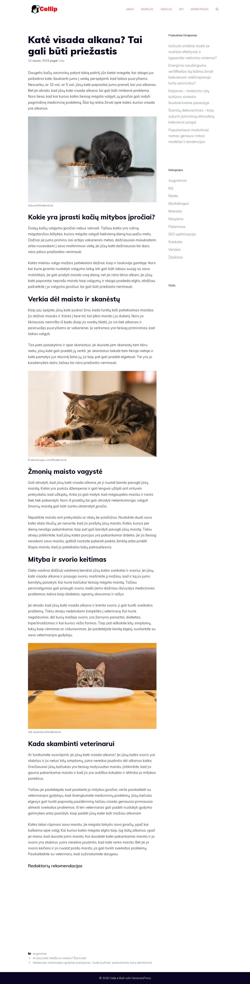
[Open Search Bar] (217, 9)
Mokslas (147, 9)
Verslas (166, 9)
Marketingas (199, 9)
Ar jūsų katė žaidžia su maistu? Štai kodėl (59, 958)
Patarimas (176, 226)
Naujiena (175, 219)
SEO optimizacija (182, 234)
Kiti (181, 9)
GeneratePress (141, 978)
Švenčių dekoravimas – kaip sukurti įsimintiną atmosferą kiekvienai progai (191, 116)
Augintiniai (39, 953)
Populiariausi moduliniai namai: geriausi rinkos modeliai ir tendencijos (188, 136)
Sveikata (175, 242)
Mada (130, 9)
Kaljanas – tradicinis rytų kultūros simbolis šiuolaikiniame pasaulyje (188, 97)
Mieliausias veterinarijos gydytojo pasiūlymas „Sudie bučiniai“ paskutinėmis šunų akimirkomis (92, 962)
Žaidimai (175, 257)
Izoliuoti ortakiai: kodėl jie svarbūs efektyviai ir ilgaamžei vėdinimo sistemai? (192, 52)
